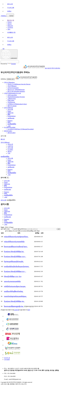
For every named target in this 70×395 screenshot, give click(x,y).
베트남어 (10, 25)
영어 (9, 29)
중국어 (10, 24)
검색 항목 (3, 229)
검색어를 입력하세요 (20, 229)
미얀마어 (10, 27)
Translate (13, 63)
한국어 (10, 22)
